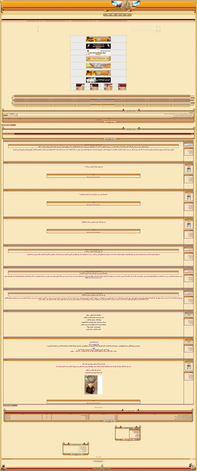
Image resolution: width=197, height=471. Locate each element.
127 (4, 289)
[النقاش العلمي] (75, 450)
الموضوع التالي (96, 407)
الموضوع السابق (100, 407)
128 (4, 311)
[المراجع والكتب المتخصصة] (75, 448)
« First (11, 405)
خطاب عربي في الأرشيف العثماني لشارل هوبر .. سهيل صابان (185, 415)
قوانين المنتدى (137, 437)
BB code (138, 434)
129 (4, 338)
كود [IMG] (138, 435)
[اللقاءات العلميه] (75, 451)
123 (4, 190)
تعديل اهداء (191, 112)
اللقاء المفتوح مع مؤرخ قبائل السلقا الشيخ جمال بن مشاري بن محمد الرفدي (183, 416)
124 (4, 218)
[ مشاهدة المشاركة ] (87, 249)
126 (4, 267)
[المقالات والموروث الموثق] (75, 447)
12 (6, 405)
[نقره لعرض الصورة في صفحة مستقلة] (93, 176)
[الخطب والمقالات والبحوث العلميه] (75, 446)
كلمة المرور (15, 115)
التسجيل (109, 118)
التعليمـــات (20, 118)
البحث (8, 118)
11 (7, 405)
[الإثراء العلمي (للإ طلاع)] (75, 449)
